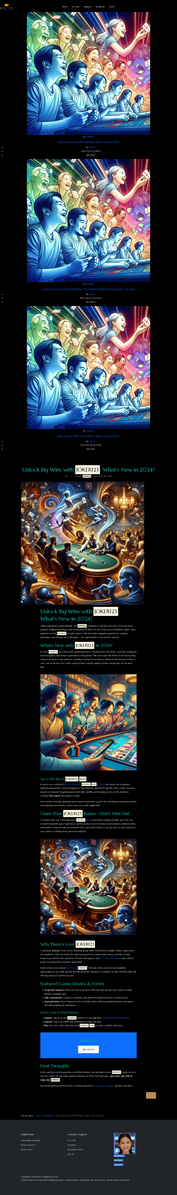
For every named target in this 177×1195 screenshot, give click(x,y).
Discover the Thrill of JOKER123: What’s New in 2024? (89, 436)
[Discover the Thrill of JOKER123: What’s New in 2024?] (88, 367)
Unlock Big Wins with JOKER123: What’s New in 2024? (88, 142)
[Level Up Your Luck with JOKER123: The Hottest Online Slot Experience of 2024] (88, 220)
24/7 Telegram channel (110, 958)
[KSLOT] (6, 6)
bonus (84, 820)
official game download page (116, 1018)
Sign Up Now (88, 1049)
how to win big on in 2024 (84, 784)
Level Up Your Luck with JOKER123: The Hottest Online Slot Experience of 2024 (88, 289)
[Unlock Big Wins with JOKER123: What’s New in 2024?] (88, 73)
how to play (76, 968)
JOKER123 (90, 137)
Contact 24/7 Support (104, 1085)
